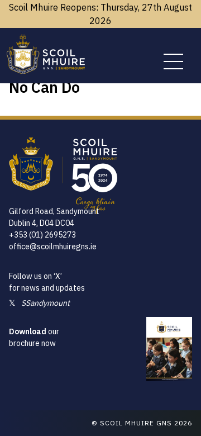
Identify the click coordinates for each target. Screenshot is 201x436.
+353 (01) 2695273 (42, 235)
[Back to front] (46, 70)
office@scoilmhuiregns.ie (53, 246)
